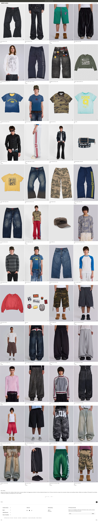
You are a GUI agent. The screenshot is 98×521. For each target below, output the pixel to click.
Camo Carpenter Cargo (52, 201)
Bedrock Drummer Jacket (4, 161)
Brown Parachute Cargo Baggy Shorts (5, 362)
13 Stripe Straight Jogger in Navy (78, 201)
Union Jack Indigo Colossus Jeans (29, 362)
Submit (93, 513)
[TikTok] (31, 510)
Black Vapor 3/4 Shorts (28, 483)
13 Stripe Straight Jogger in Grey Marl (29, 161)
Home (2, 501)
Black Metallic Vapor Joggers (77, 41)
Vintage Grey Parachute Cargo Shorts (79, 322)
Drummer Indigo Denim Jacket (53, 161)
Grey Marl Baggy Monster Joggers (78, 362)
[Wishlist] (93, 3)
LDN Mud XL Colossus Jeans (4, 483)
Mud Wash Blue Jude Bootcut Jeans (29, 201)
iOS (49, 510)
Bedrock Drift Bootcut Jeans (28, 41)
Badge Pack (26, 322)
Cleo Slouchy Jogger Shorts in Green (54, 41)
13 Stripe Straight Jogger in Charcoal (29, 81)
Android (50, 511)
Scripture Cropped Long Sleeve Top (78, 81)
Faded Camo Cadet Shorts (77, 483)
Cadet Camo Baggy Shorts (53, 322)
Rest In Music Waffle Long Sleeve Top (5, 81)
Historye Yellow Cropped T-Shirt (4, 201)
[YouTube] (29, 510)
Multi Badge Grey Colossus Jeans (54, 81)
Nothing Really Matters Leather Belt (78, 161)
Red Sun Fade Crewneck (4, 322)
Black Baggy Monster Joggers (53, 362)
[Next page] (52, 497)
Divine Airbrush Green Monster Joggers (54, 483)
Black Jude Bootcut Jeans (4, 41)
